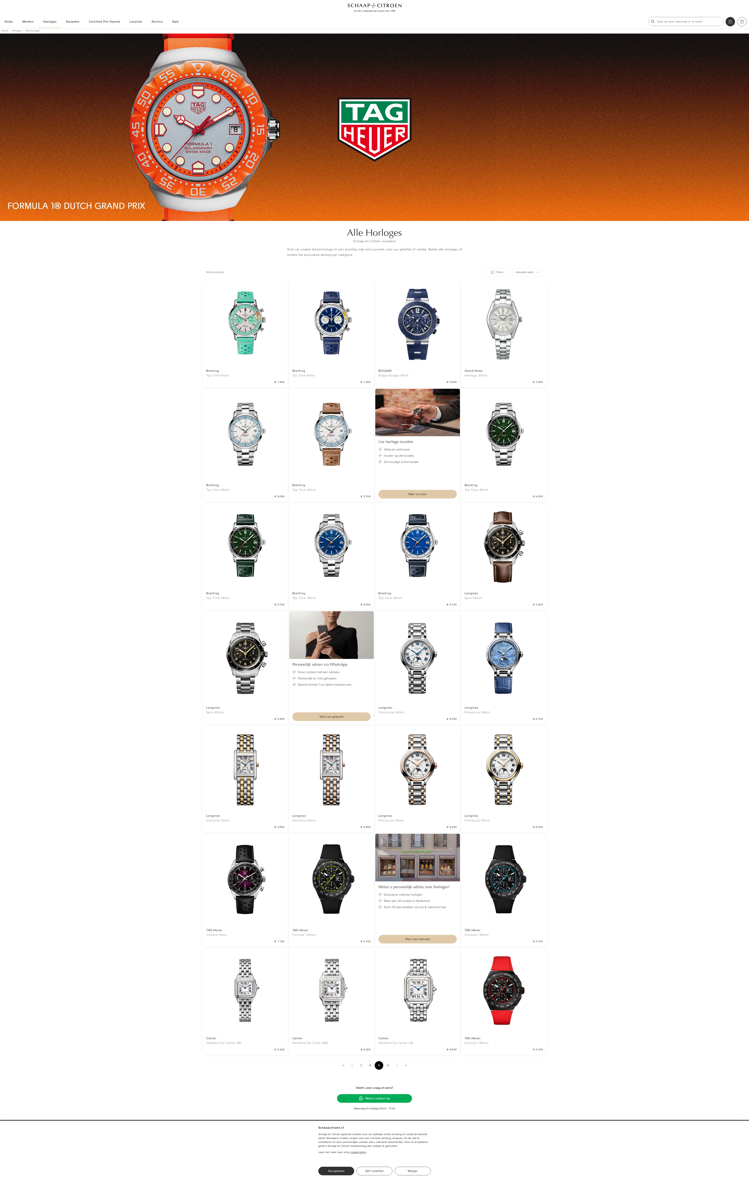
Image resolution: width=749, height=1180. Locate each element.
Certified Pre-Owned (104, 22)
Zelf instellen (374, 1171)
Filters (499, 272)
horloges (17, 30)
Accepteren (336, 1171)
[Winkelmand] (742, 21)
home (5, 30)
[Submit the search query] (653, 21)
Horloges (50, 22)
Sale (175, 22)
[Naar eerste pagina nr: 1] (343, 1065)
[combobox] (527, 272)
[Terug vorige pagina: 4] (352, 1065)
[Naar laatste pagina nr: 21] (406, 1065)
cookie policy (358, 1152)
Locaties (136, 22)
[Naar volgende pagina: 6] (397, 1065)
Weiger (413, 1171)
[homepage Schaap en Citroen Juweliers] (374, 7)
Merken (28, 22)
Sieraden (72, 22)
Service (157, 22)
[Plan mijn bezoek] (730, 21)
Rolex (9, 22)
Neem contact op (377, 1098)
